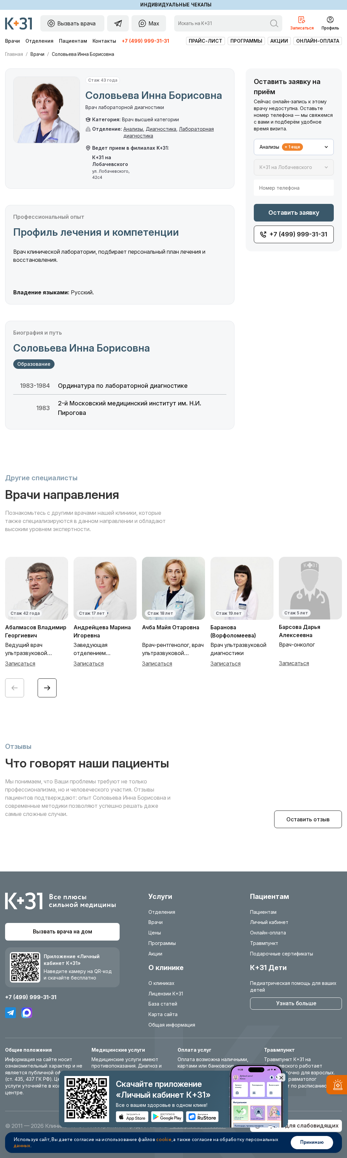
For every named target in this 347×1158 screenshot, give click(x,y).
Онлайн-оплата (317, 41)
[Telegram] (10, 1012)
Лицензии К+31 (165, 993)
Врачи (12, 41)
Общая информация (171, 1025)
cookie (163, 1139)
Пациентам (73, 41)
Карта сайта (163, 1014)
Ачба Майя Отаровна (170, 627)
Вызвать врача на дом (62, 931)
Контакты (104, 41)
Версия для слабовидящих (301, 1125)
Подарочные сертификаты (281, 953)
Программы (246, 41)
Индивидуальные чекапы (176, 4)
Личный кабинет (269, 922)
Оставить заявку (293, 212)
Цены (154, 932)
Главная (14, 54)
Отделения (39, 41)
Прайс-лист (205, 41)
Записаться (20, 663)
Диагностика (161, 129)
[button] (47, 687)
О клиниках (161, 983)
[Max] (26, 1012)
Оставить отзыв (308, 819)
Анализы (133, 129)
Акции (279, 41)
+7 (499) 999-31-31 (145, 41)
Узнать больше (296, 1003)
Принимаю (312, 1142)
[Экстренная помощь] (336, 1086)
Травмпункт (264, 943)
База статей (162, 1004)
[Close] (281, 1077)
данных (22, 1145)
